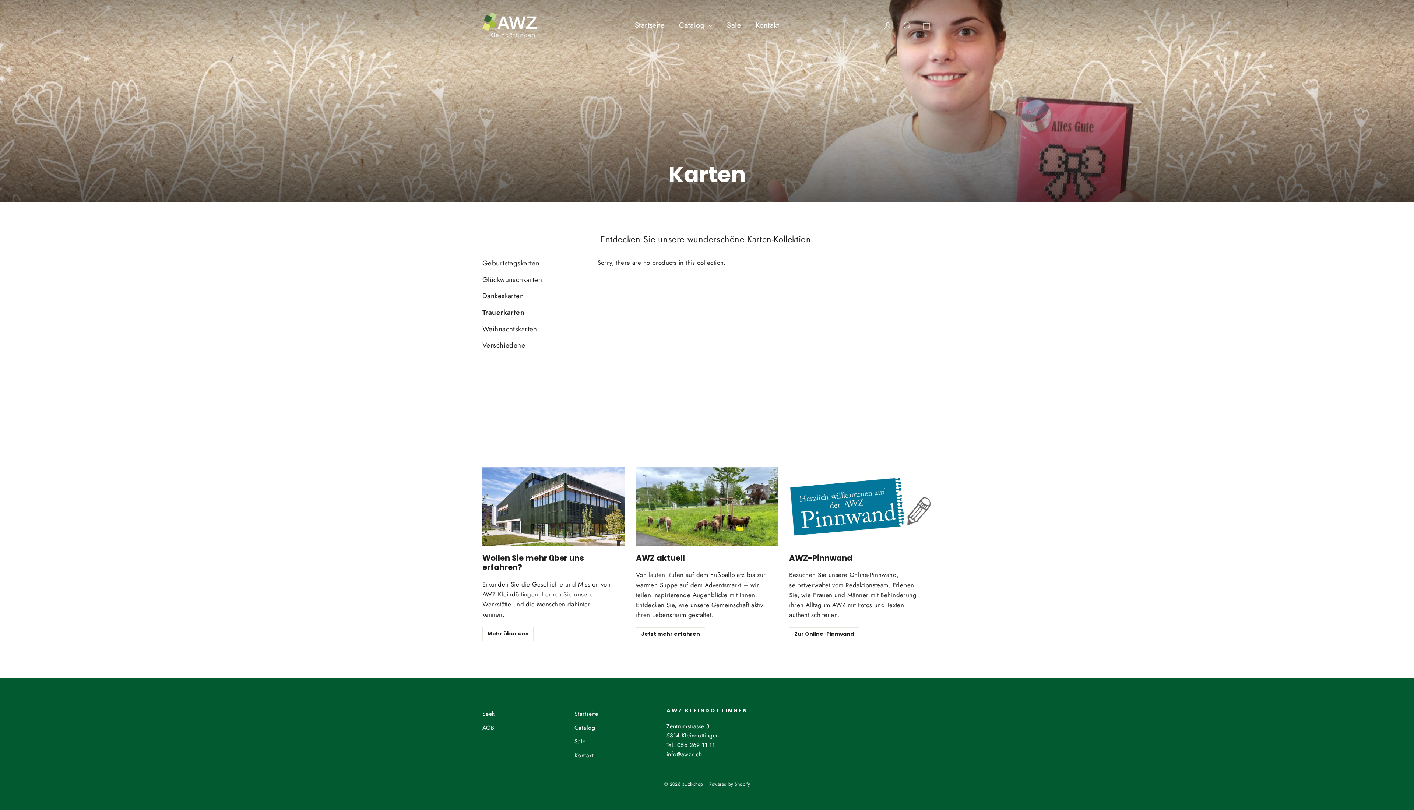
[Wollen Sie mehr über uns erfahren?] (553, 506)
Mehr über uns (508, 633)
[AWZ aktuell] (707, 506)
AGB (488, 727)
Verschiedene (503, 345)
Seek (488, 713)
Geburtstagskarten (510, 263)
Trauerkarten (503, 312)
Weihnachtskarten (509, 329)
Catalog (693, 25)
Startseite (649, 25)
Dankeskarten (503, 296)
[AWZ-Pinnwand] (860, 506)
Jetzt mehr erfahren (670, 634)
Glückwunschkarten (512, 280)
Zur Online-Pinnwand (824, 634)
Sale (734, 25)
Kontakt (767, 25)
